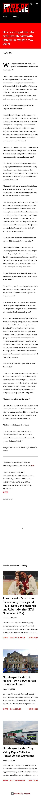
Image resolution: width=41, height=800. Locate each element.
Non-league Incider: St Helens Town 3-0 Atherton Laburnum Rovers (19, 680)
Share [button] (5, 492)
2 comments (15, 709)
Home (5, 16)
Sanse (5, 485)
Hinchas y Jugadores (12, 476)
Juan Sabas (7, 479)
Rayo (18, 482)
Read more (33, 638)
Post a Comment (17, 638)
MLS (4, 482)
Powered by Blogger (22, 793)
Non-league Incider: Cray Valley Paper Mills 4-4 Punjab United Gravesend (18, 752)
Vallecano (7, 488)
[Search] (31, 4)
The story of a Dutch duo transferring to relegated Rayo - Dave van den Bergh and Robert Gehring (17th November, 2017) (19, 606)
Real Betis (25, 482)
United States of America (19, 485)
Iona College (28, 476)
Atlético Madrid (16, 472)
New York (10, 482)
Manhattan (26, 479)
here (32, 465)
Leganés (16, 479)
